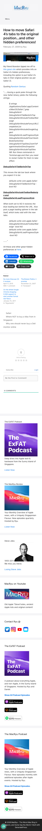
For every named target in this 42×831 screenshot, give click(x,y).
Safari (8, 313)
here (19, 249)
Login (36, 370)
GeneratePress (21, 827)
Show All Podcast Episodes (17, 695)
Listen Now (9, 470)
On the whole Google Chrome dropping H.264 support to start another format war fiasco (11, 294)
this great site (9, 69)
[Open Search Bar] (38, 19)
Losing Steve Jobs (12, 569)
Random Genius (18, 86)
